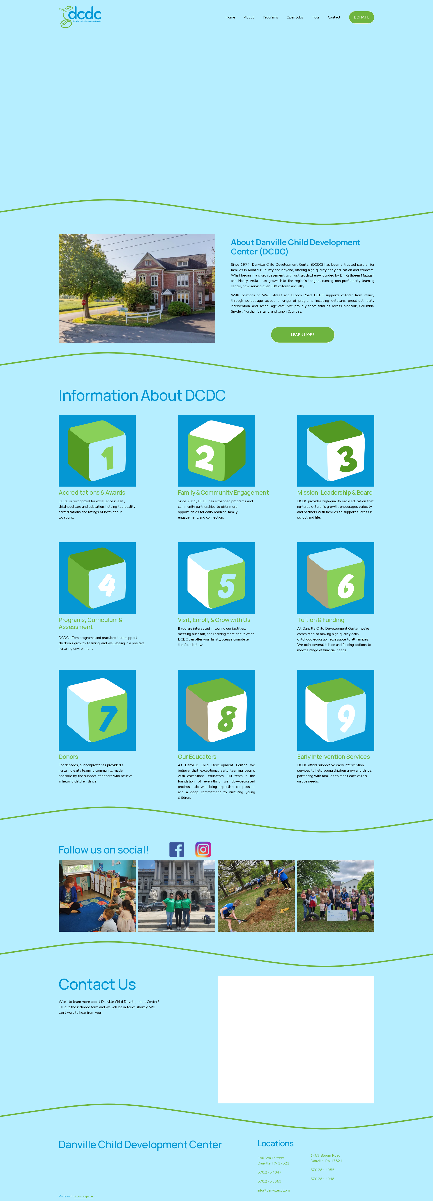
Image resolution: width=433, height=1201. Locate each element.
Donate (361, 17)
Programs (270, 17)
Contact (334, 17)
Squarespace (83, 1196)
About (249, 17)
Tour (315, 17)
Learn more (303, 334)
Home (230, 17)
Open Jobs (295, 17)
